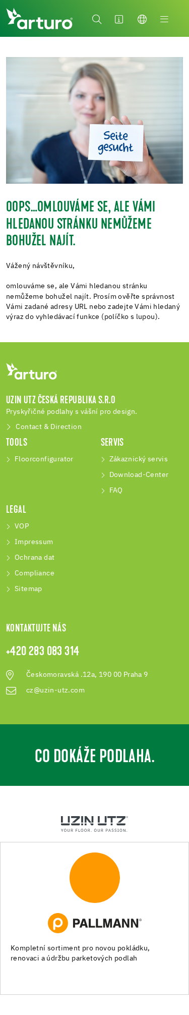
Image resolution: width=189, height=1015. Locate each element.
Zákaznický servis (138, 459)
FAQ (116, 490)
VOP (22, 526)
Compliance (34, 573)
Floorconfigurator (44, 459)
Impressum (34, 542)
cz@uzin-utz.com (55, 690)
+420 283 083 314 (42, 652)
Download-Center (139, 474)
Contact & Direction (49, 427)
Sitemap (28, 589)
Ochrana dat (34, 557)
